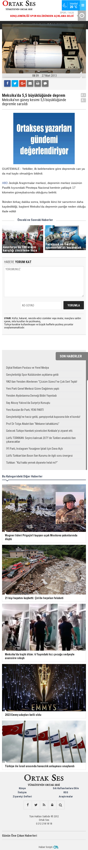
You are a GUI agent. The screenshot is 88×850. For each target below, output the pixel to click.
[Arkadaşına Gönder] (30, 83)
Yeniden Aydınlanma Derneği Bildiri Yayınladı (31, 395)
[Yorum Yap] (45, 83)
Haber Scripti (46, 847)
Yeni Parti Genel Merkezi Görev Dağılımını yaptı (32, 388)
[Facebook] (7, 83)
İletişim (22, 792)
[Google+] (22, 83)
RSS (65, 792)
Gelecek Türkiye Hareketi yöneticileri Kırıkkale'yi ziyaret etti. (39, 430)
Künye (22, 788)
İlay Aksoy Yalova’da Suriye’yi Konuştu (28, 402)
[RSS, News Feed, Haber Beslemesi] (44, 805)
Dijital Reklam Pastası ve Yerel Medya (27, 367)
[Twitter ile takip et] (36, 805)
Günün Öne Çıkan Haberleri (19, 835)
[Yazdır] (37, 83)
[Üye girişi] (52, 805)
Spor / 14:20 (42, 14)
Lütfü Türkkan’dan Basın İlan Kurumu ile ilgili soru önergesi (39, 455)
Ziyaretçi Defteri (22, 796)
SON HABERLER (71, 356)
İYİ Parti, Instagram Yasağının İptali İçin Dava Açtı (34, 448)
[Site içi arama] (60, 805)
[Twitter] (15, 83)
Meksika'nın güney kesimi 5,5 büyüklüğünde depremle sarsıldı (34, 102)
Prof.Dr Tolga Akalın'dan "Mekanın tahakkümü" (32, 423)
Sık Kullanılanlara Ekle (66, 788)
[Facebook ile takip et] (28, 805)
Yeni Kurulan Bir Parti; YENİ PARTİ (25, 409)
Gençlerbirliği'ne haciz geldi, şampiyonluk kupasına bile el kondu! (43, 416)
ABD (5, 183)
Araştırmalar (66, 796)
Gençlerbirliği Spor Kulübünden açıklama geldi (32, 374)
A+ (83, 95)
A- (83, 100)
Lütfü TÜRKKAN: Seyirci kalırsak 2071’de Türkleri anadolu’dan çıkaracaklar (41, 439)
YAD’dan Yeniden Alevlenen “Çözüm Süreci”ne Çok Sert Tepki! (41, 381)
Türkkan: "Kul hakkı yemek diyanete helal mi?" (32, 462)
